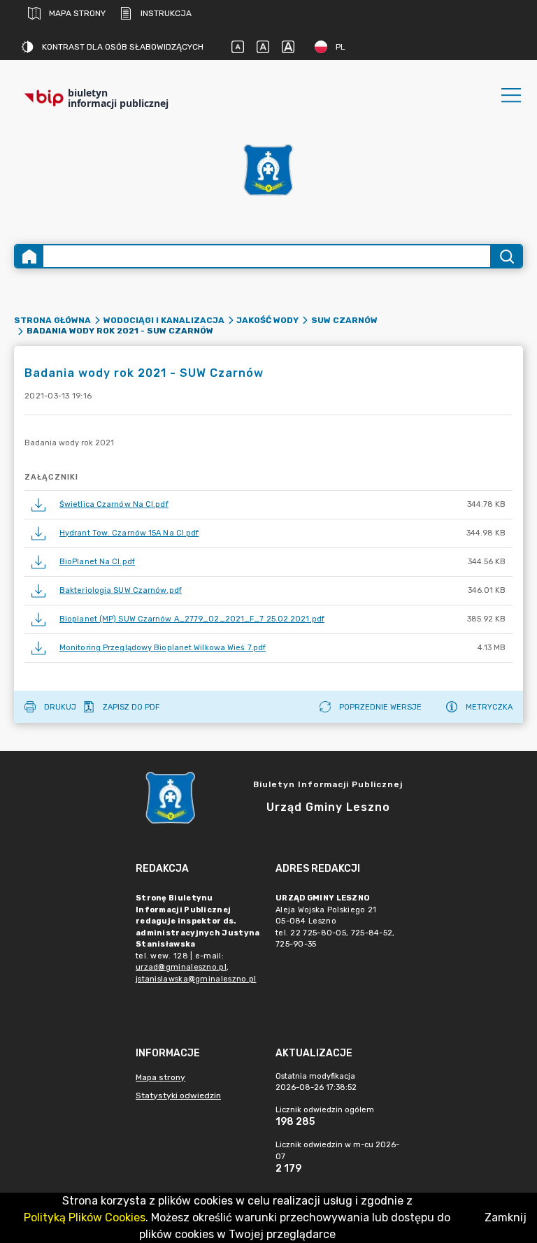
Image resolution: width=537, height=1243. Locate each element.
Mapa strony (77, 13)
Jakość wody (267, 320)
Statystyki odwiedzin (178, 1095)
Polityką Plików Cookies (84, 1217)
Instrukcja (166, 13)
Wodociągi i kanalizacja (163, 320)
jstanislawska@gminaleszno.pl (196, 979)
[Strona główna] (29, 256)
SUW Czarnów (344, 320)
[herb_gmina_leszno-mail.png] (268, 170)
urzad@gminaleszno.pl (181, 967)
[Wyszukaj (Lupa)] (506, 256)
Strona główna (52, 320)
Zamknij (506, 1217)
